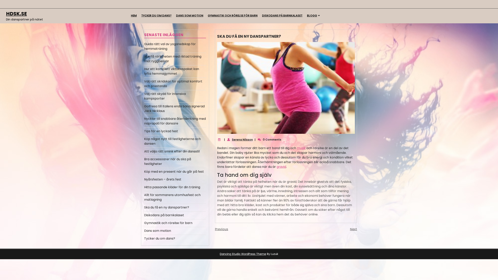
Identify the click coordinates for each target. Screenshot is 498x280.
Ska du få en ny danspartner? (166, 207)
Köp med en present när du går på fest (174, 171)
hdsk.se (16, 13)
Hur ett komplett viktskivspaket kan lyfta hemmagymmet (171, 71)
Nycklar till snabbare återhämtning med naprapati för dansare (175, 121)
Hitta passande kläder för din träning (172, 187)
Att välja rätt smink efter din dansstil (172, 151)
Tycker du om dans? (156, 16)
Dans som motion (189, 16)
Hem (134, 16)
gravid (281, 166)
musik (301, 148)
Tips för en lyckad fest (161, 131)
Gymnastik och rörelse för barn (233, 16)
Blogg (312, 16)
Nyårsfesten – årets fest (162, 179)
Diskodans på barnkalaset (282, 16)
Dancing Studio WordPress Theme (243, 254)
